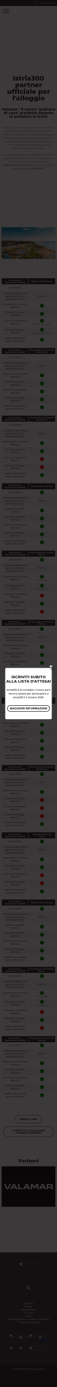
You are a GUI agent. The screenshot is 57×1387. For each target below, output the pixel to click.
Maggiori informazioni (28, 708)
